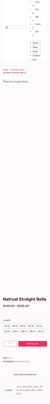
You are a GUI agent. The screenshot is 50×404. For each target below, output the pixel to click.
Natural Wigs (22, 361)
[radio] (7, 326)
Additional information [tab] (25, 375)
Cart (34, 59)
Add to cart (32, 343)
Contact (36, 55)
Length (6, 320)
